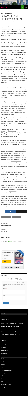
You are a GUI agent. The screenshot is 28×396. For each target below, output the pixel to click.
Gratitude (3, 356)
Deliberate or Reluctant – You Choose (10, 331)
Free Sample (7, 255)
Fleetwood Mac (16, 217)
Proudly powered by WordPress (7, 394)
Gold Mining (4, 353)
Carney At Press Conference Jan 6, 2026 (10, 334)
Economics (3, 347)
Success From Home (6, 384)
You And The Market (6, 224)
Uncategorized (8, 13)
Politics (2, 375)
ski (1, 378)
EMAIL (5, 295)
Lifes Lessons (4, 361)
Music (2, 13)
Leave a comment (18, 21)
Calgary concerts (6, 217)
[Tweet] (21, 211)
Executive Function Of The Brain (8, 329)
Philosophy (3, 373)
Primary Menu (26, 7)
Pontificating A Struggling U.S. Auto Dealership (12, 323)
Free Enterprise (4, 350)
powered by (7, 267)
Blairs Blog (4, 7)
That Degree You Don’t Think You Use (10, 326)
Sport (2, 381)
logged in (10, 241)
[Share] (10, 211)
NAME (5, 288)
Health (2, 359)
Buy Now (7, 261)
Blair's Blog (10, 21)
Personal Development (6, 370)
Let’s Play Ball (4, 230)
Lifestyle (3, 364)
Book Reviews (4, 344)
